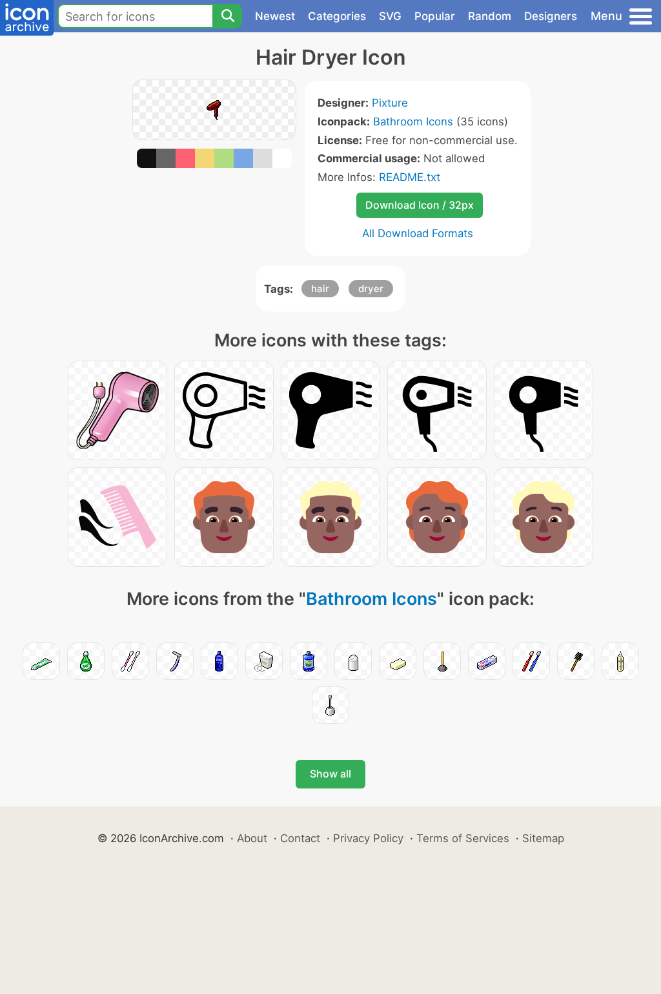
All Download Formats (417, 233)
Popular (434, 16)
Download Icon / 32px (419, 204)
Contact (300, 838)
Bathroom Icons (413, 121)
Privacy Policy (368, 838)
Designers (550, 16)
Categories (337, 16)
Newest (275, 16)
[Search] (227, 16)
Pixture (390, 102)
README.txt (409, 177)
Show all (330, 773)
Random (489, 16)
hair (320, 288)
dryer (370, 288)
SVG (390, 16)
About (252, 838)
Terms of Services (462, 838)
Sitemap (543, 838)
